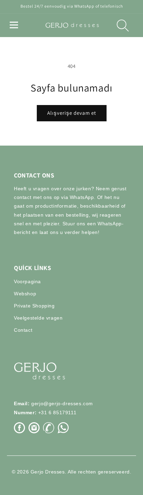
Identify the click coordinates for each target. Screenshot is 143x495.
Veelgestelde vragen (38, 318)
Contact (23, 330)
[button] (14, 25)
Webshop (25, 293)
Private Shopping (34, 306)
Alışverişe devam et (71, 113)
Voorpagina (27, 281)
